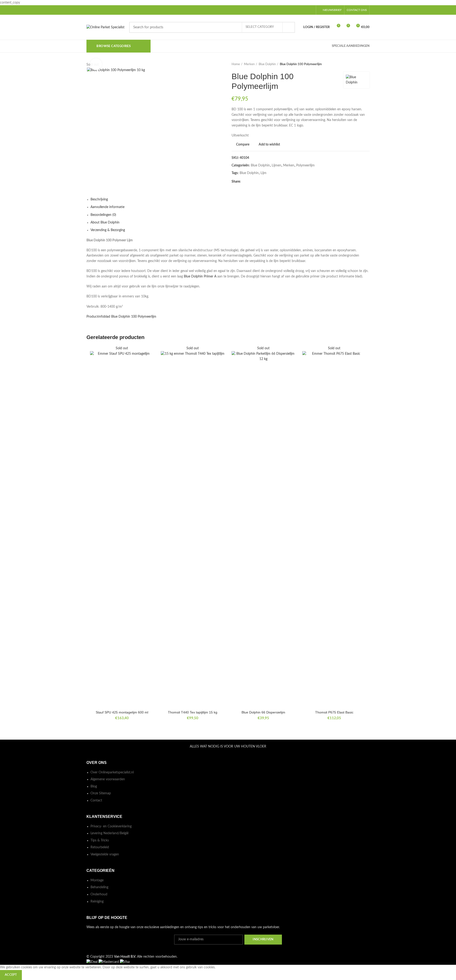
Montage (97, 880)
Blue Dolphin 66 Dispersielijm (263, 712)
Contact (96, 800)
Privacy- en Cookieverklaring (111, 826)
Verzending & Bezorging (107, 230)
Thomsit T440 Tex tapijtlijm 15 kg (192, 712)
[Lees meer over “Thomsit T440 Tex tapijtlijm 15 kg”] (221, 364)
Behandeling (99, 887)
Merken (249, 64)
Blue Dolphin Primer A (200, 276)
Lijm (263, 173)
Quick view (150, 374)
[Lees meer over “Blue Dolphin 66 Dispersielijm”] (292, 364)
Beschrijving (99, 199)
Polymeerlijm (305, 165)
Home (236, 64)
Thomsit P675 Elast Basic (334, 712)
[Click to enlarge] (96, 64)
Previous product (357, 64)
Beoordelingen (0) (103, 215)
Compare (242, 144)
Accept (11, 974)
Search (288, 27)
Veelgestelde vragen (104, 854)
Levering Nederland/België (109, 833)
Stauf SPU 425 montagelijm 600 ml (122, 712)
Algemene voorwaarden (107, 779)
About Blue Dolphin (104, 222)
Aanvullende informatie (107, 207)
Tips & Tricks (99, 840)
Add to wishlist (269, 144)
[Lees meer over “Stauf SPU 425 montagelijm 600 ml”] (150, 364)
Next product (367, 64)
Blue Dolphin (267, 64)
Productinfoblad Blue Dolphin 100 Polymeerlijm (121, 316)
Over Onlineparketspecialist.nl (112, 772)
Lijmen (276, 165)
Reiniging (97, 901)
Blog (93, 786)
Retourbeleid (99, 847)
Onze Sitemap (100, 793)
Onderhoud (98, 894)
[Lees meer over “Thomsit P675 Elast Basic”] (362, 364)
